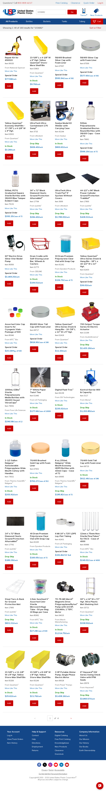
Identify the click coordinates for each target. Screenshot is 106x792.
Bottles (29, 21)
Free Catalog (62, 739)
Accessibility (60, 770)
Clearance (75, 3)
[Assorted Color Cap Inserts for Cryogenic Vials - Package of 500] (15, 312)
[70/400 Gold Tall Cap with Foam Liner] (90, 448)
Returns (35, 750)
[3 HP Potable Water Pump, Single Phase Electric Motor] (65, 660)
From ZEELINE (36, 271)
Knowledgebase (62, 743)
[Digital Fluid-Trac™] (65, 377)
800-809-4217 (25, 3)
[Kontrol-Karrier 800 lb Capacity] (90, 377)
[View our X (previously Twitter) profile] (44, 764)
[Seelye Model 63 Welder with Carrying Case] (65, 111)
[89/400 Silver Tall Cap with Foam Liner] (40, 312)
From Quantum (37, 73)
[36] (40, 178)
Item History (12, 743)
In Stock (33, 80)
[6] (90, 660)
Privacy (45, 770)
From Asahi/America (89, 337)
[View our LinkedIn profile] (61, 764)
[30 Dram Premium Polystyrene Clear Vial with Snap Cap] (65, 244)
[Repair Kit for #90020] (15, 45)
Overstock (59, 754)
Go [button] (72, 12)
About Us (83, 735)
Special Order (11, 75)
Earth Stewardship (87, 750)
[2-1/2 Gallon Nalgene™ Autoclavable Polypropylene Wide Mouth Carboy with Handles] (15, 448)
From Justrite (35, 206)
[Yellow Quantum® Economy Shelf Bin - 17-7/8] (15, 111)
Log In (100, 3)
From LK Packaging (38, 400)
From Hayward (87, 687)
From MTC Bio (11, 339)
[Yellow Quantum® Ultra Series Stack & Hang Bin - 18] (90, 244)
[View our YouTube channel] (55, 764)
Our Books (83, 746)
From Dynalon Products (65, 269)
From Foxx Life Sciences (15, 410)
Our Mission (84, 739)
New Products (61, 746)
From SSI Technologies (65, 397)
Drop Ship (34, 143)
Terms (51, 770)
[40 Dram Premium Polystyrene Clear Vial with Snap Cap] (40, 521)
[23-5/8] (40, 45)
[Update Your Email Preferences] (67, 764)
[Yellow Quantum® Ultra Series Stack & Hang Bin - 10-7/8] (65, 312)
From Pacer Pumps (63, 685)
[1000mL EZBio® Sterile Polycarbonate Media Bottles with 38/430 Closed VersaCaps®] (15, 377)
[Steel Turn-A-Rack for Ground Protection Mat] (15, 587)
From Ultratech (36, 136)
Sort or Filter (95, 27)
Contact (35, 735)
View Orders (15, 739)
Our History (84, 743)
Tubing (82, 21)
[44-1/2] (90, 178)
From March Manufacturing (61, 620)
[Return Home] (18, 12)
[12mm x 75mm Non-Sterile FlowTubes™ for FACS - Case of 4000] (90, 521)
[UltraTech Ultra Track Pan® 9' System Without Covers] (65, 178)
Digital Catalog (61, 735)
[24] (15, 521)
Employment (37, 746)
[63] (15, 244)
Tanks (64, 21)
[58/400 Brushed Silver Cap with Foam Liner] (65, 45)
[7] (40, 377)
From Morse (85, 400)
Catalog (61, 3)
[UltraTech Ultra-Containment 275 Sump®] (40, 111)
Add (9, 86)
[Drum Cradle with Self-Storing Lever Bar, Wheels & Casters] (40, 244)
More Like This (11, 71)
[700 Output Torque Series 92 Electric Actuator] (90, 312)
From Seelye (60, 136)
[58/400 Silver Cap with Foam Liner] (90, 45)
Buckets (47, 21)
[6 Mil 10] (65, 521)
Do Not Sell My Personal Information (53, 774)
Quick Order (89, 3)
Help (34, 739)
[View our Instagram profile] (50, 764)
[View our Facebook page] (39, 764)
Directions (36, 743)
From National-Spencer (15, 68)
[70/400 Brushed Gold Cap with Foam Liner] (40, 448)
